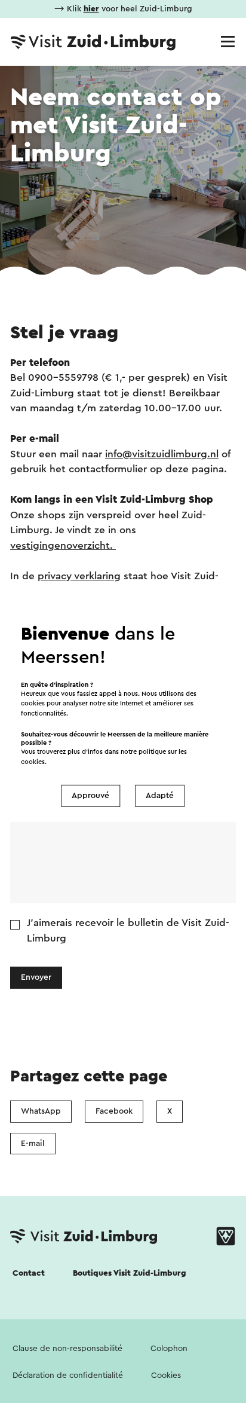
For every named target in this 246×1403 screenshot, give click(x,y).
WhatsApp (41, 1111)
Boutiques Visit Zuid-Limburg (129, 1273)
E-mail (33, 1143)
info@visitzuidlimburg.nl (162, 454)
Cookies (166, 1375)
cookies (33, 762)
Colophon (168, 1348)
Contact (29, 1273)
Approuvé (90, 795)
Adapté (160, 795)
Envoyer (36, 977)
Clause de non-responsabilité (67, 1348)
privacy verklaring (79, 576)
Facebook (114, 1111)
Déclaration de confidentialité (68, 1375)
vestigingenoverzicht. (63, 545)
